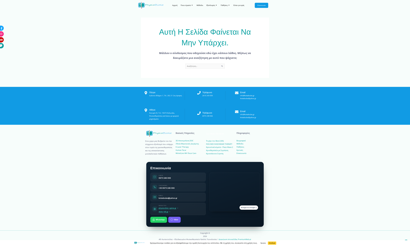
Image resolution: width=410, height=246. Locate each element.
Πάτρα (152, 92)
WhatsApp (160, 220)
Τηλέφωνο (207, 92)
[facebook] (9, 7)
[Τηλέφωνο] (199, 93)
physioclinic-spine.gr (167, 208)
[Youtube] (9, 19)
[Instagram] (9, 13)
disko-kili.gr (163, 212)
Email (242, 92)
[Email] (9, 25)
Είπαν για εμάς (238, 5)
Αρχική (174, 5)
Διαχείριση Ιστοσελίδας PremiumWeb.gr (235, 239)
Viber (176, 220)
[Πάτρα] (146, 93)
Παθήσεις (224, 5)
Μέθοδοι (200, 5)
